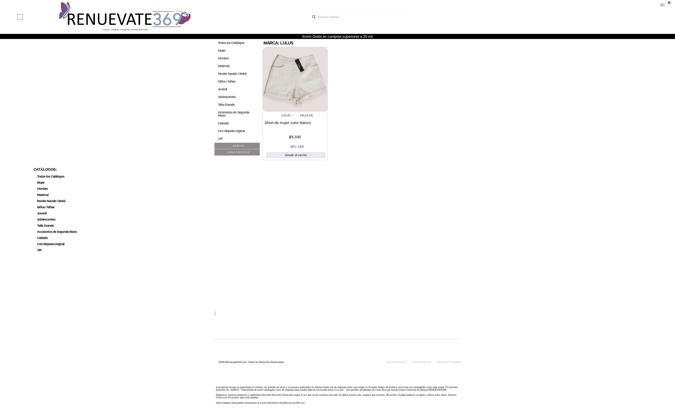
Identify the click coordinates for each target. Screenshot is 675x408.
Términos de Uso (421, 362)
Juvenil (222, 89)
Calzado (223, 123)
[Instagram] (449, 315)
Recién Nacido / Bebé (232, 73)
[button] (20, 17)
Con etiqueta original (231, 131)
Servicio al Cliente (397, 362)
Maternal (223, 66)
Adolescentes (227, 97)
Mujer (221, 50)
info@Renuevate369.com (292, 403)
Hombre (223, 58)
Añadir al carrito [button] (296, 155)
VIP (220, 138)
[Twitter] (441, 315)
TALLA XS (306, 115)
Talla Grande (226, 104)
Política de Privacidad (449, 362)
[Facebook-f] (458, 315)
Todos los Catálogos (231, 43)
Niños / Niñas (226, 81)
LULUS (286, 115)
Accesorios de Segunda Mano (233, 114)
